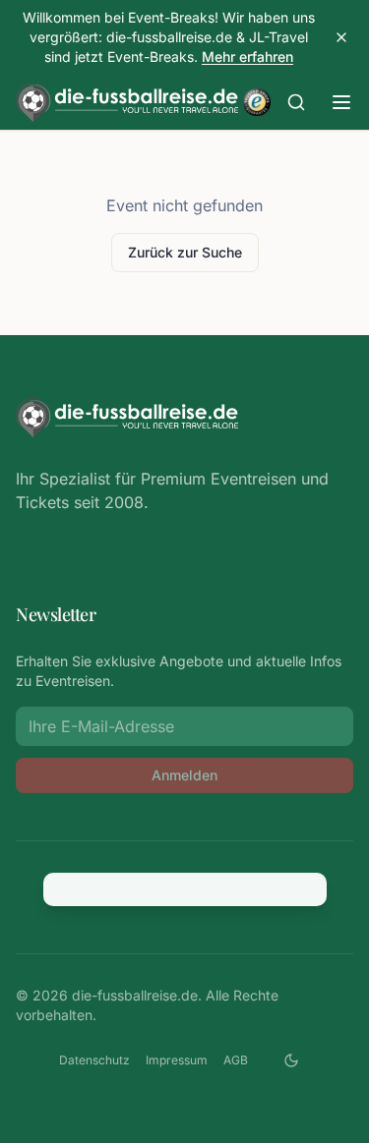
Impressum (177, 1060)
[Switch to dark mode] (291, 1060)
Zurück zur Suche (185, 252)
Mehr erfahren (247, 56)
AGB (235, 1060)
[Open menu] (341, 102)
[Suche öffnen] (296, 102)
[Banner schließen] (341, 37)
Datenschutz (94, 1060)
